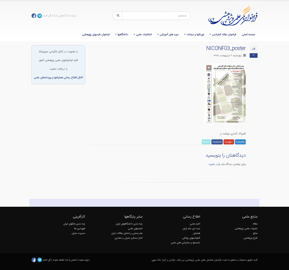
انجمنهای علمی (135, 229)
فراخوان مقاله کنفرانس (224, 34)
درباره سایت (83, 260)
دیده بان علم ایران (191, 229)
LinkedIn (240, 142)
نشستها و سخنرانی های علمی (185, 243)
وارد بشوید (214, 164)
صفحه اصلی (248, 34)
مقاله (255, 224)
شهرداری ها (79, 229)
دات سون (156, 260)
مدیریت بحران (78, 233)
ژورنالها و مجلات (195, 34)
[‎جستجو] (117, 16)
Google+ (229, 142)
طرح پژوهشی (251, 238)
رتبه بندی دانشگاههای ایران (129, 224)
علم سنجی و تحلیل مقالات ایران (127, 233)
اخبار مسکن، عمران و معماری (129, 238)
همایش (196, 233)
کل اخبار (47, 16)
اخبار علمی (195, 224)
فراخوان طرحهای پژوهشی (96, 34)
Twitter (206, 142)
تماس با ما (59, 16)
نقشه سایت (59, 260)
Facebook (217, 142)
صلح (255, 233)
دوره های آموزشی (169, 34)
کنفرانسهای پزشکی (191, 238)
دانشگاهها (123, 34)
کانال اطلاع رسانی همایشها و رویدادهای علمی (58, 77)
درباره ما (71, 16)
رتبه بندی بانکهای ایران (74, 224)
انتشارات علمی (144, 34)
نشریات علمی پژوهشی (246, 229)
